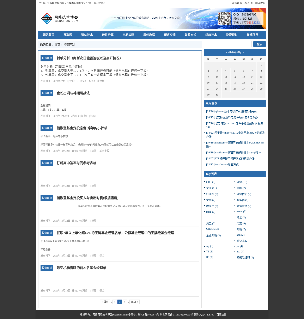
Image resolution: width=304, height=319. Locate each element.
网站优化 (244, 194)
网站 (242, 182)
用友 (241, 223)
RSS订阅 (248, 3)
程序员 (212, 206)
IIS (209, 256)
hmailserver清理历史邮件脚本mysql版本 (233, 152)
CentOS (212, 228)
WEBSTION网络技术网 (52, 3)
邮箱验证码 (245, 257)
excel (241, 211)
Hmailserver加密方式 (222, 164)
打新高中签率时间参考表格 (76, 163)
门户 (210, 182)
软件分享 (108, 34)
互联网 (67, 34)
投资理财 (232, 34)
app (240, 234)
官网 (241, 188)
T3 (209, 251)
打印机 (212, 194)
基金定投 (104, 150)
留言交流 (170, 34)
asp (240, 251)
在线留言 (237, 3)
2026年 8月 (235, 52)
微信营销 (244, 206)
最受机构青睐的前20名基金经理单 (81, 268)
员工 (210, 223)
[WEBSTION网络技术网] (61, 18)
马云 (241, 217)
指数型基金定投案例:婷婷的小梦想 (82, 128)
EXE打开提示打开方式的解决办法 (230, 158)
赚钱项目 (252, 34)
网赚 (210, 212)
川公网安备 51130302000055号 (176, 314)
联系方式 (190, 34)
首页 (57, 44)
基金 (101, 255)
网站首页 (48, 34)
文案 (210, 200)
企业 (211, 188)
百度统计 (220, 314)
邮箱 (241, 229)
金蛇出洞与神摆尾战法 (73, 93)
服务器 (242, 200)
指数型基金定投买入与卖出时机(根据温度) (87, 198)
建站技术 (87, 34)
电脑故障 (128, 34)
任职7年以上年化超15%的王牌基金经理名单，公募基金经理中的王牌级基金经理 (115, 233)
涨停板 (100, 81)
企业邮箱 (213, 235)
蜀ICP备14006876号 (149, 314)
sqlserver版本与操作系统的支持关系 (231, 111)
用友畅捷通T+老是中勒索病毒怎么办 (232, 117)
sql (209, 246)
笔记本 (242, 240)
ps (240, 246)
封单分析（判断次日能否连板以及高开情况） (90, 58)
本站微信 (260, 3)
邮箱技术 (211, 34)
